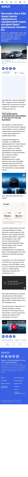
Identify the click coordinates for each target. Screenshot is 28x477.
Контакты (16, 389)
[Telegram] (13, 356)
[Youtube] (10, 356)
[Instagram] (17, 356)
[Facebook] (2, 356)
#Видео (17, 340)
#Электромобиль (7, 340)
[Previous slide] (4, 181)
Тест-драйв (4, 380)
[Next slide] (23, 181)
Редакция (16, 386)
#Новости (24, 340)
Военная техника (5, 383)
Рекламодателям (18, 380)
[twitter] (10, 68)
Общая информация (19, 377)
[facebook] (7, 68)
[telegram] (3, 68)
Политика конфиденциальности (19, 392)
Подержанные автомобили (4, 387)
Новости (3, 377)
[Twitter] (6, 356)
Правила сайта (18, 383)
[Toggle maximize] (23, 175)
